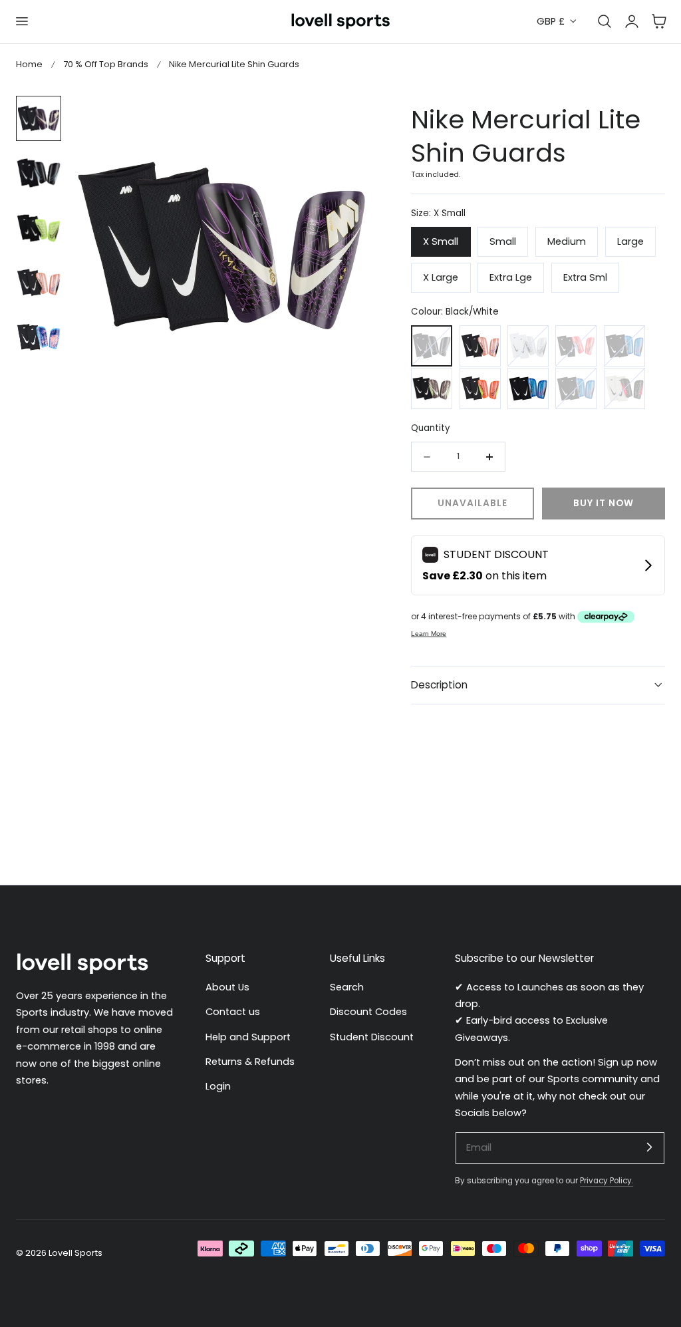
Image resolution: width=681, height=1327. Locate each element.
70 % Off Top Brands (105, 64)
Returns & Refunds (250, 1061)
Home (29, 64)
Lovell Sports (75, 1252)
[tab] (38, 118)
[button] (21, 21)
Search (347, 987)
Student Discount (372, 1036)
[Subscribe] (649, 1147)
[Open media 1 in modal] (349, 119)
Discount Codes (368, 1011)
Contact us (232, 1011)
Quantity (430, 428)
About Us (227, 987)
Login (218, 1086)
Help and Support (248, 1036)
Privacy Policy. (606, 1180)
